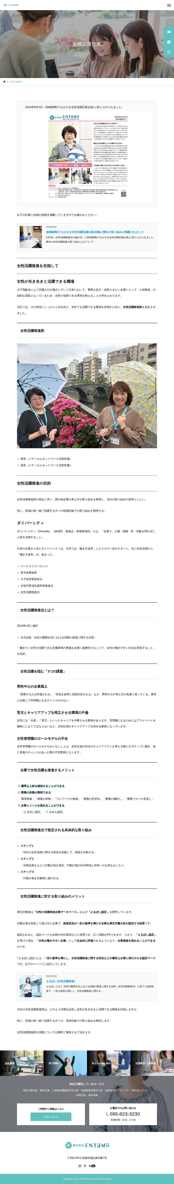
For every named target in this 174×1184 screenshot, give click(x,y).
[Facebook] (85, 1166)
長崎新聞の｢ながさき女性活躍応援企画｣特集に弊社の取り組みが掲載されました (95, 232)
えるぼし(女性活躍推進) (60, 981)
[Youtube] (92, 1166)
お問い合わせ (51, 1116)
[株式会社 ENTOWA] (11, 5)
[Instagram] (80, 1166)
